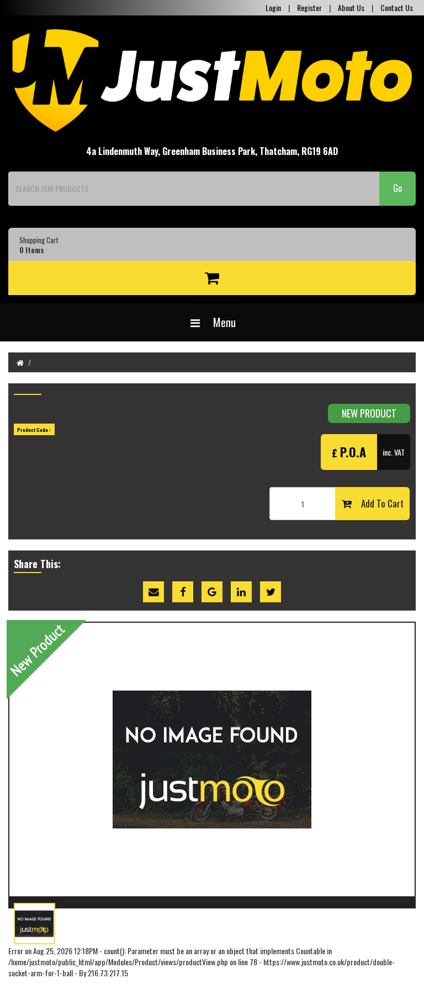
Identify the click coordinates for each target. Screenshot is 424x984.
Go (397, 188)
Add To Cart (378, 503)
